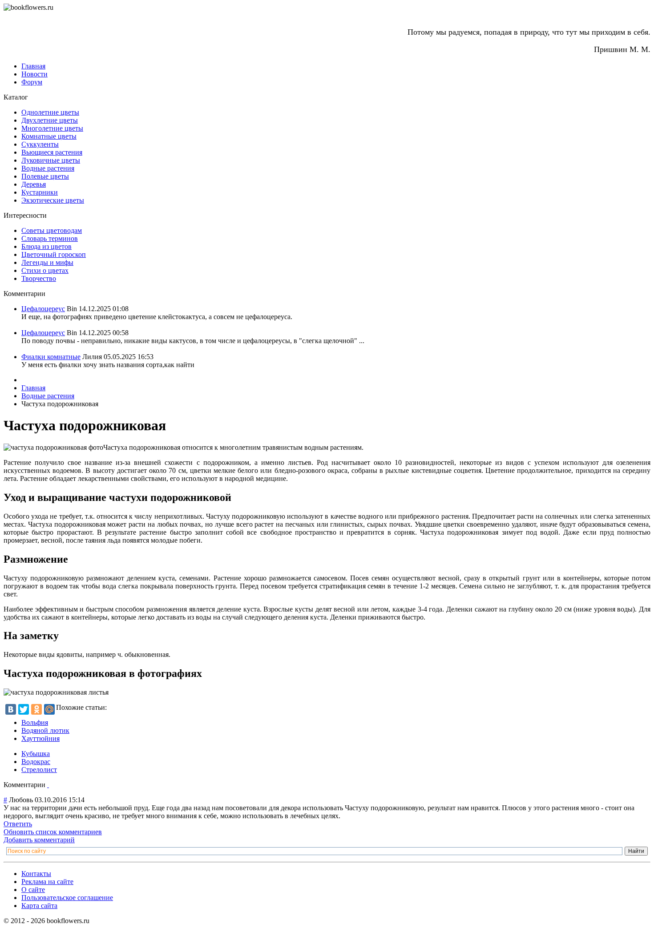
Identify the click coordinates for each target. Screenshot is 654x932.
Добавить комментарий (39, 840)
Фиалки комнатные (51, 356)
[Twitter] (23, 709)
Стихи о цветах (45, 270)
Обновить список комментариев (53, 832)
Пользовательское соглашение (67, 897)
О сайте (33, 889)
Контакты (36, 873)
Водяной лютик (45, 730)
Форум (31, 82)
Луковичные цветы (50, 160)
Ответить (18, 824)
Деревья (33, 184)
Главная (33, 66)
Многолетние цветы (52, 128)
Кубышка (35, 753)
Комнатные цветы (49, 136)
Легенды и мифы (47, 262)
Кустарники (39, 192)
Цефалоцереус (43, 308)
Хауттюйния (40, 738)
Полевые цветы (45, 176)
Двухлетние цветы (49, 120)
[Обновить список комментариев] (48, 784)
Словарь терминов (49, 238)
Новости (34, 74)
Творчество (38, 278)
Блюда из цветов (46, 246)
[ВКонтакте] (10, 709)
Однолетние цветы (50, 112)
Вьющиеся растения (51, 152)
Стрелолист (39, 769)
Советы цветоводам (51, 230)
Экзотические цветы (52, 200)
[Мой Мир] (49, 709)
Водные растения (47, 168)
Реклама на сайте (47, 881)
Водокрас (35, 761)
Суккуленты (40, 144)
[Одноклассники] (36, 709)
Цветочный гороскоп (53, 254)
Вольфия (34, 722)
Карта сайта (39, 905)
